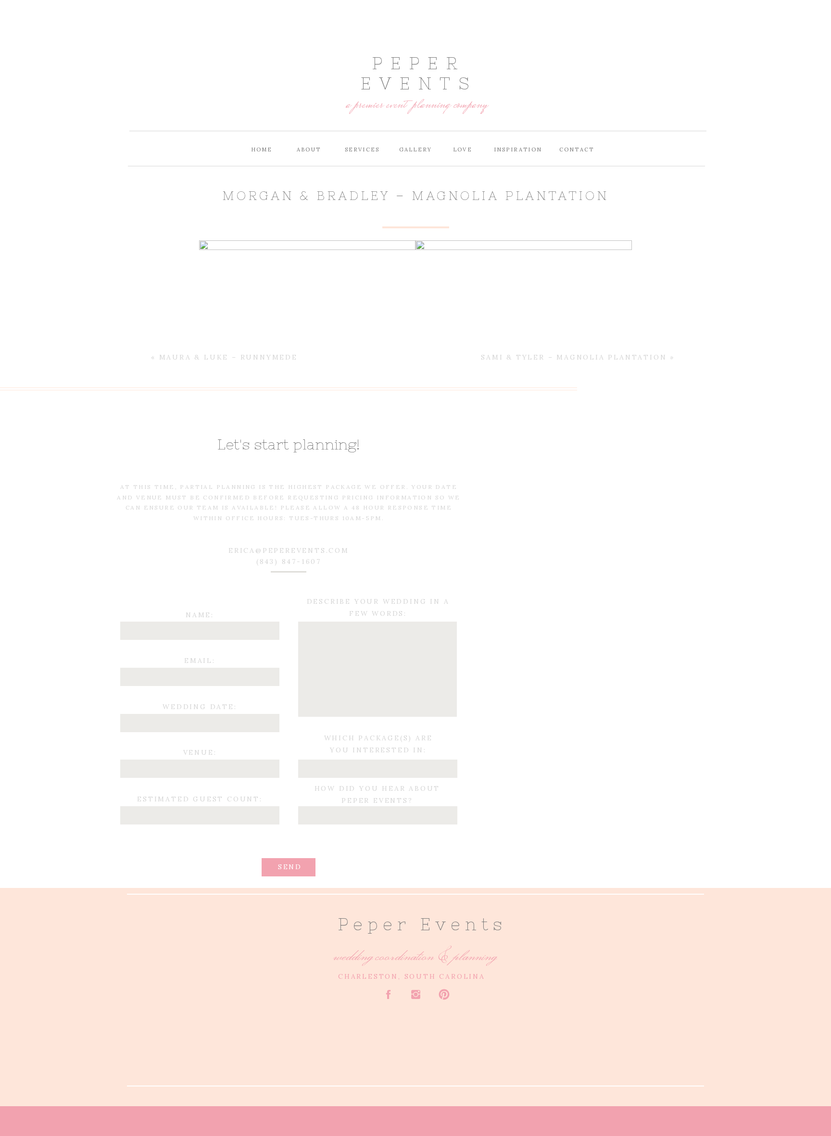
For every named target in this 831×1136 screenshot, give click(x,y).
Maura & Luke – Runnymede (228, 357)
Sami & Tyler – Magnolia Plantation (574, 357)
